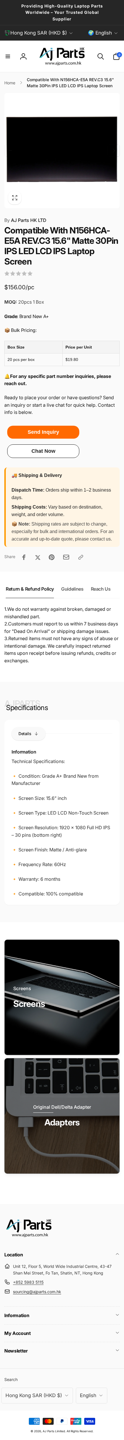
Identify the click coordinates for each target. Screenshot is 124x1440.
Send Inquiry (43, 432)
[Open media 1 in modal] (62, 150)
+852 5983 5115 (28, 1282)
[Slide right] (114, 150)
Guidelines (72, 589)
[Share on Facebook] (24, 557)
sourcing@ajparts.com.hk (37, 1291)
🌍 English (100, 33)
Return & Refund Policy (30, 589)
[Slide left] (10, 150)
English (88, 1395)
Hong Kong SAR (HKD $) (33, 1395)
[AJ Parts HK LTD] (28, 1239)
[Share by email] (66, 557)
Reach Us (101, 589)
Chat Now (43, 451)
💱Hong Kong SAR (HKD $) (35, 33)
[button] (7, 56)
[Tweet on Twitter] (38, 557)
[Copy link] (81, 557)
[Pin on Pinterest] (52, 557)
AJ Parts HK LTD (25, 220)
